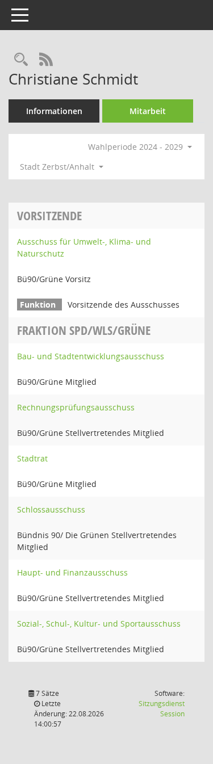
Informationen (54, 111)
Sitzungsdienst (162, 709)
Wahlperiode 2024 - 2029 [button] (136, 146)
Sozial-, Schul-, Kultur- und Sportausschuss (99, 623)
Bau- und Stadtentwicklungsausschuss (90, 356)
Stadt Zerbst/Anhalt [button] (58, 166)
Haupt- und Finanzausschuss (72, 572)
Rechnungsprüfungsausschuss (76, 407)
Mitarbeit (148, 111)
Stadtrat (32, 458)
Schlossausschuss (51, 509)
